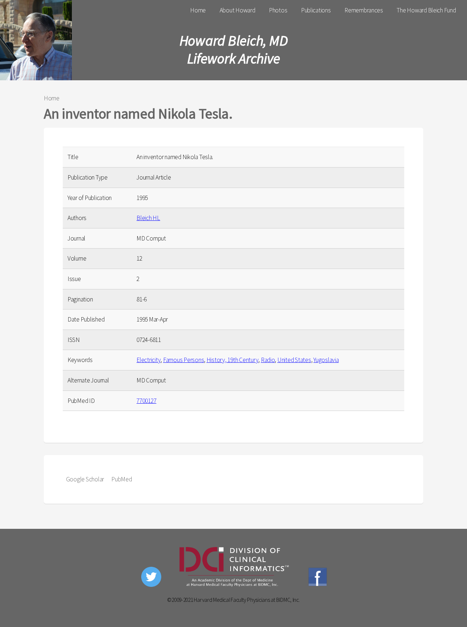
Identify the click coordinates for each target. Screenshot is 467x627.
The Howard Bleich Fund (426, 10)
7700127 (146, 401)
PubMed (121, 479)
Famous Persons (183, 360)
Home (198, 10)
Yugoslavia (326, 360)
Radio (268, 360)
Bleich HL (148, 218)
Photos (278, 10)
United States (294, 360)
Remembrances (363, 10)
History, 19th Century (233, 360)
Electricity (148, 360)
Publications (316, 10)
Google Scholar (85, 479)
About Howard (237, 10)
